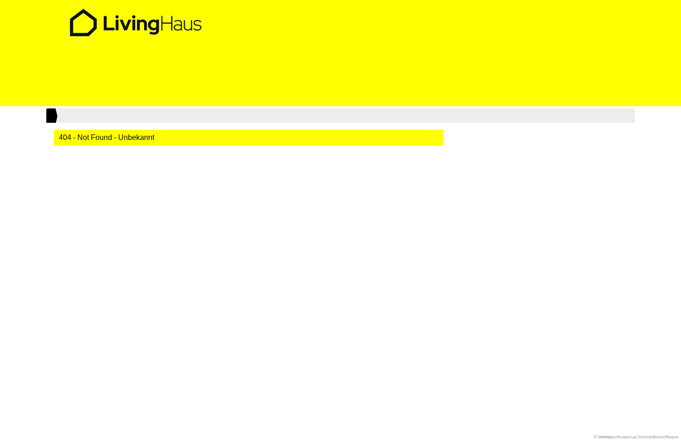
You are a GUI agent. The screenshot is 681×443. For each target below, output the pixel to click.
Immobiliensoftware (658, 436)
